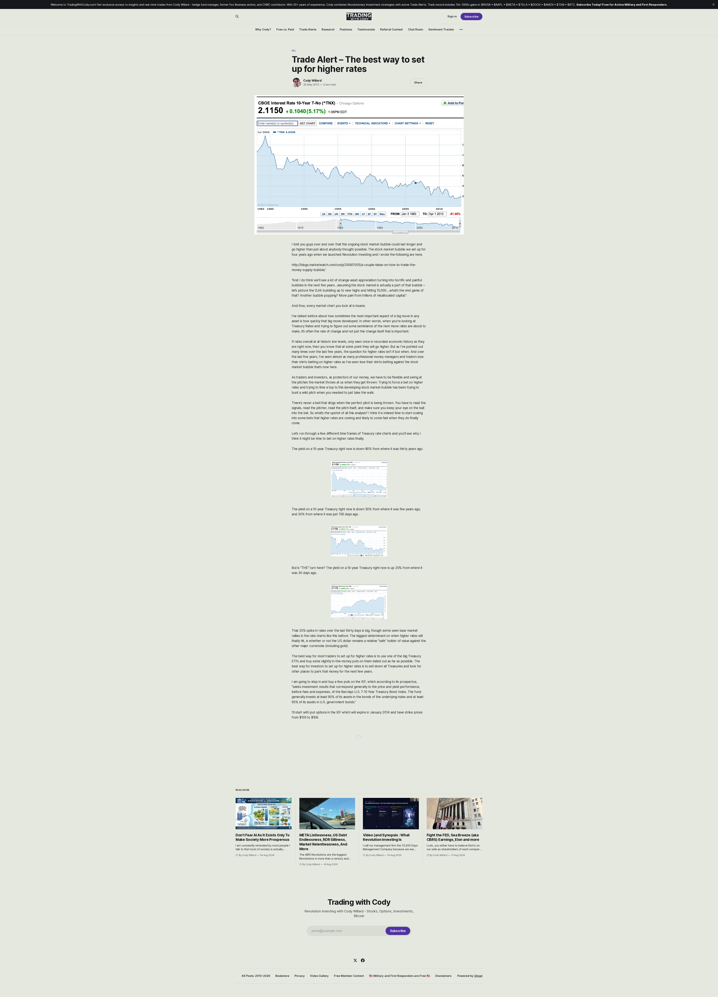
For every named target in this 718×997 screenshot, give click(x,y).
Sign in (452, 16)
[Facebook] (363, 960)
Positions (346, 29)
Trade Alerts (307, 29)
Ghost (478, 976)
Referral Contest (391, 29)
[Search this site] (237, 16)
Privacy (299, 976)
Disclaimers (443, 976)
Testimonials (366, 29)
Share (418, 82)
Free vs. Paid (285, 29)
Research (328, 29)
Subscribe (471, 16)
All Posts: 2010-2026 (256, 976)
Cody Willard (312, 80)
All (294, 50)
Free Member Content (349, 976)
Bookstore (282, 976)
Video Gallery (319, 976)
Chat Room (415, 29)
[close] (714, 4)
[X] (355, 960)
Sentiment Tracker (441, 29)
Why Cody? (263, 29)
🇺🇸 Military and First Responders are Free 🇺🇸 (399, 976)
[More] (461, 29)
